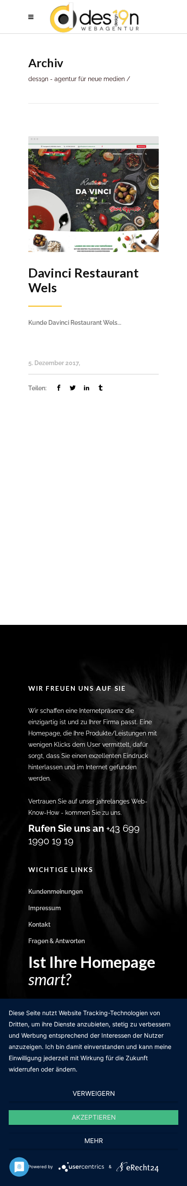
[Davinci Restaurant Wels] (93, 193)
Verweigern (94, 1093)
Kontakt (39, 924)
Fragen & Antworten (56, 941)
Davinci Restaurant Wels (83, 280)
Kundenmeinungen (55, 891)
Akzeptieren (94, 1117)
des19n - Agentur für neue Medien (76, 79)
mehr (93, 1141)
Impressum (44, 908)
